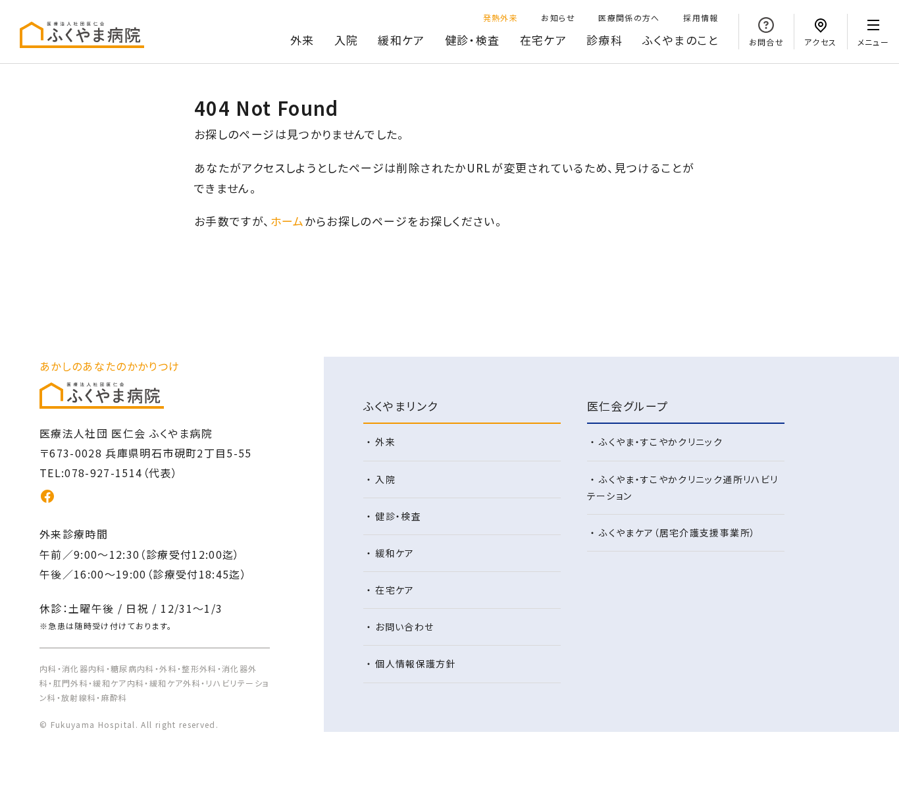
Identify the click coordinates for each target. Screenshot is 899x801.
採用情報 (700, 17)
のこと (680, 40)
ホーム (287, 221)
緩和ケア (401, 40)
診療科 (604, 40)
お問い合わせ (404, 626)
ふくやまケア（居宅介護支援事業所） (677, 532)
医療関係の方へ (629, 17)
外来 (302, 40)
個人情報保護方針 (415, 663)
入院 (346, 40)
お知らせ (558, 17)
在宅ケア (543, 40)
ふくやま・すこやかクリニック (661, 441)
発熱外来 (500, 17)
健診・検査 (472, 40)
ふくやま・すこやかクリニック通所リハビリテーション (683, 487)
